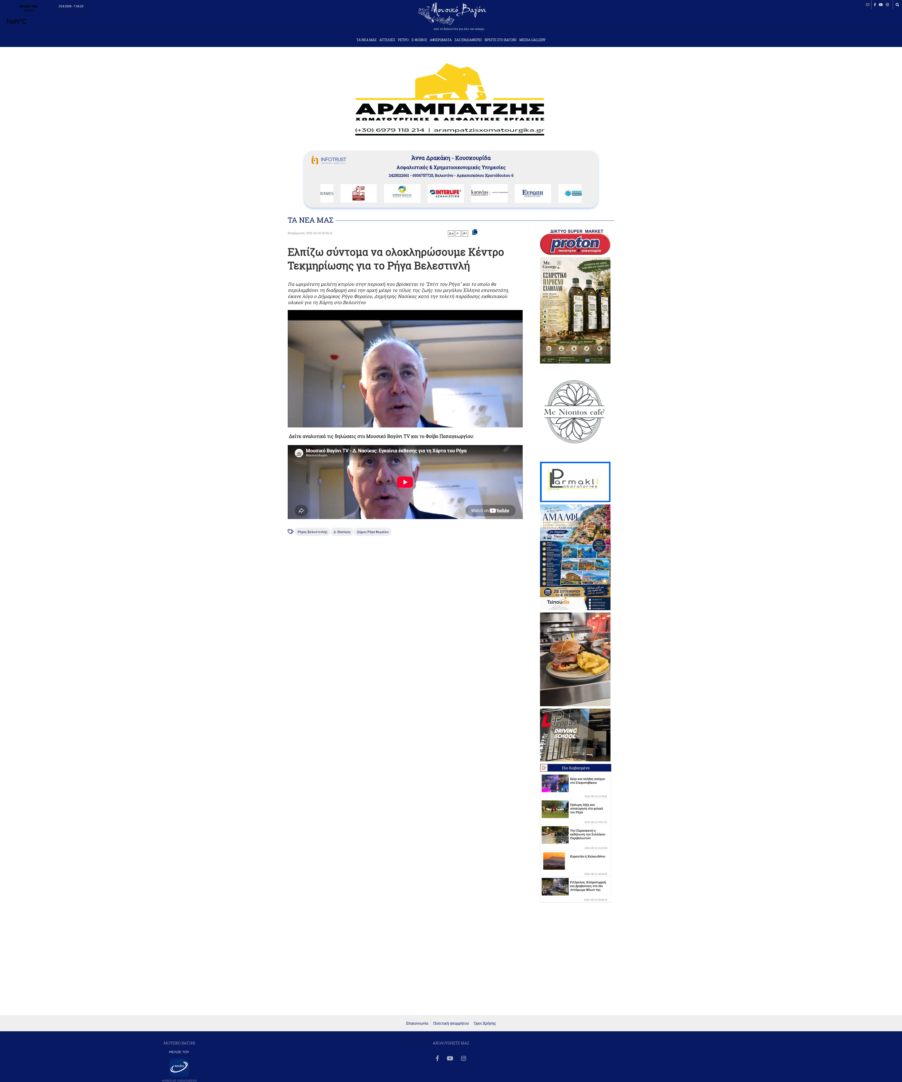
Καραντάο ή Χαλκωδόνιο (587, 856)
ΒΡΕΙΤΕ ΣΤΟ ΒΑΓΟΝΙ (501, 40)
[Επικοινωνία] (868, 4)
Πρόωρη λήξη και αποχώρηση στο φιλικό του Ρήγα (586, 808)
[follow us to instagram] (887, 4)
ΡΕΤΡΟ (403, 40)
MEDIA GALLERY (532, 40)
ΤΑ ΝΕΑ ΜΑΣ (367, 40)
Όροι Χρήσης (485, 1023)
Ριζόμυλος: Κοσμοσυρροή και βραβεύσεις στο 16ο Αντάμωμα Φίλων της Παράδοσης (588, 887)
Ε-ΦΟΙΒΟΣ (419, 40)
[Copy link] (475, 232)
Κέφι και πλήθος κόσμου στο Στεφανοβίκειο (587, 780)
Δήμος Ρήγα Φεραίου (373, 532)
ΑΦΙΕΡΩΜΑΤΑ (441, 40)
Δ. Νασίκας (342, 532)
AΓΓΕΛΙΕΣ (387, 40)
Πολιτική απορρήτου (451, 1023)
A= (465, 233)
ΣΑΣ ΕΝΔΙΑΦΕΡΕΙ (468, 40)
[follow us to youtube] (881, 4)
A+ (451, 233)
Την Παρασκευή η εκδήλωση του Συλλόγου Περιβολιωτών (587, 834)
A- (458, 233)
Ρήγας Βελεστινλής (312, 532)
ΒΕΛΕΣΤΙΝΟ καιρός (28, 17)
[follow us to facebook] (875, 4)
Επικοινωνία (417, 1023)
